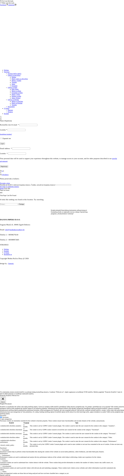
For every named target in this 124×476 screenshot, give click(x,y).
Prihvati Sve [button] (15, 395)
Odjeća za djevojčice (14, 75)
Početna (6, 70)
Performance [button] (4, 453)
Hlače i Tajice (16, 94)
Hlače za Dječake (17, 103)
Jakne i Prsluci (16, 98)
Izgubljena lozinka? (6, 134)
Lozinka (3, 130)
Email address (6, 148)
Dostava (10, 112)
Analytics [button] (3, 459)
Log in (2, 143)
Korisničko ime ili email (9, 125)
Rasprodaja (11, 107)
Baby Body (15, 89)
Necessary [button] (3, 415)
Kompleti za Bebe (17, 93)
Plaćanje (10, 110)
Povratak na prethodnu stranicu (9, 186)
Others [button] (2, 469)
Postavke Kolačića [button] (5, 395)
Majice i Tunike (16, 80)
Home (2, 188)
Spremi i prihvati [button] (5, 475)
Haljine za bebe (16, 96)
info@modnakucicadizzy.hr (15, 230)
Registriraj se (8, 254)
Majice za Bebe (16, 91)
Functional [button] (3, 448)
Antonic (11, 263)
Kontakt (6, 113)
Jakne (13, 84)
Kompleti (14, 86)
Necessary (5, 417)
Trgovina (6, 72)
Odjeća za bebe (12, 87)
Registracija (4, 166)
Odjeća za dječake (13, 100)
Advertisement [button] (4, 464)
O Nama (6, 108)
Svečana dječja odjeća (14, 73)
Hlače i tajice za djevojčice (20, 79)
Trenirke (14, 82)
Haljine (14, 77)
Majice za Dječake (17, 101)
